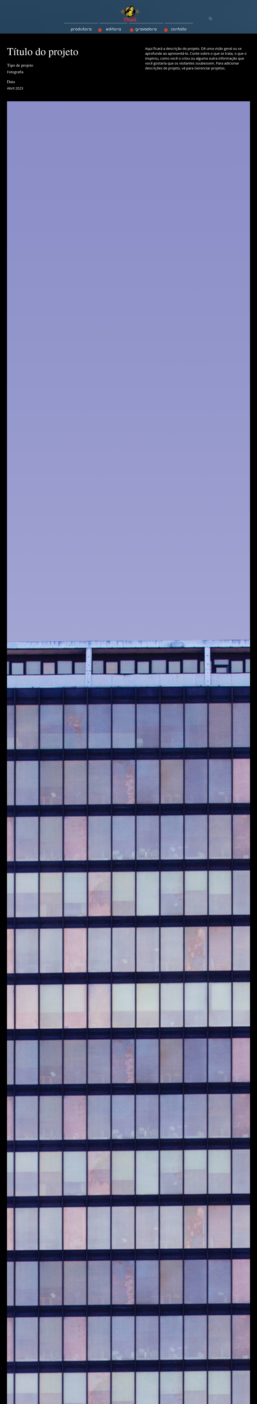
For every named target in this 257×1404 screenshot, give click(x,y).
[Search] (210, 18)
